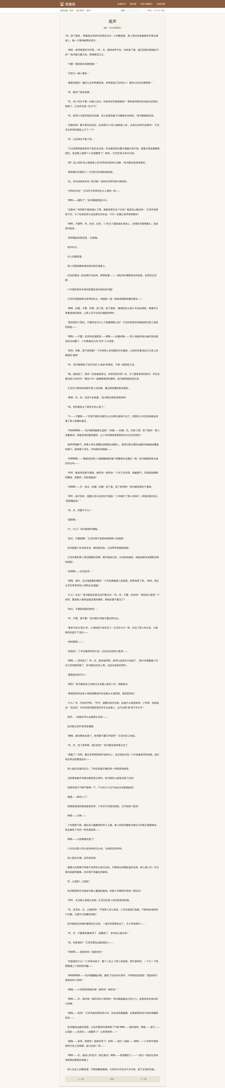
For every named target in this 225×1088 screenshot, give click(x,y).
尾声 (88, 10)
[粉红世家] (138, 10)
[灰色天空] (131, 10)
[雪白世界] (144, 10)
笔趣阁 (70, 4)
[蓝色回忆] (128, 10)
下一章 (143, 1079)
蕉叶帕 (133, 3)
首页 (72, 10)
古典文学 (121, 3)
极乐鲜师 (80, 10)
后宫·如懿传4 (146, 3)
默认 (163, 10)
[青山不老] (134, 10)
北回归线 (161, 3)
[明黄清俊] (141, 10)
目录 (112, 1079)
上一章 (81, 1079)
